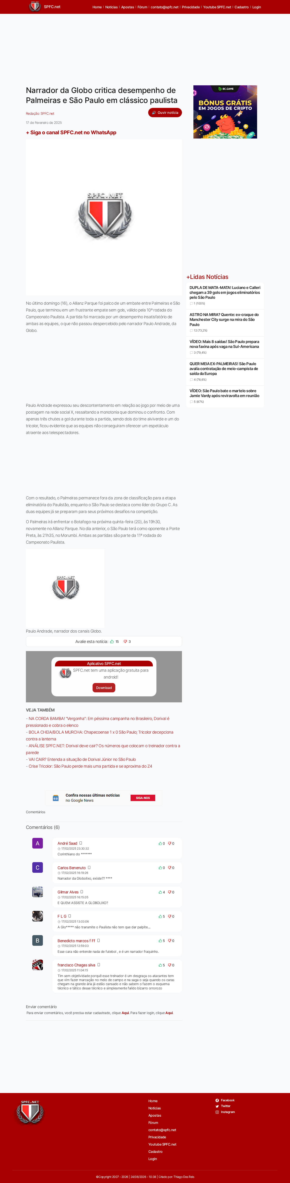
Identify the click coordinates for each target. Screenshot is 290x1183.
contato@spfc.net (164, 7)
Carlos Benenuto (72, 868)
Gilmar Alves (68, 892)
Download (104, 688)
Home (97, 7)
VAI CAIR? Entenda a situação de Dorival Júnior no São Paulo (82, 759)
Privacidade (191, 7)
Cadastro (242, 7)
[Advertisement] (145, 47)
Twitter (226, 1106)
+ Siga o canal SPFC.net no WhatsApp (71, 132)
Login (256, 7)
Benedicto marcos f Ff (76, 941)
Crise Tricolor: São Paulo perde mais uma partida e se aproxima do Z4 (90, 766)
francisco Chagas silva (76, 965)
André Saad (67, 843)
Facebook (227, 1100)
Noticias (111, 7)
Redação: (40, 113)
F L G (62, 916)
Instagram (228, 1112)
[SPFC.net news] (104, 798)
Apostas (127, 7)
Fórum (142, 7)
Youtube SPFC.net (217, 7)
